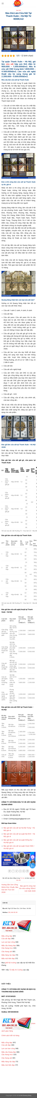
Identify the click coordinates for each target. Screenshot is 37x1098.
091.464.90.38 (12, 912)
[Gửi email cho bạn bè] (20, 871)
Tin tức (18, 10)
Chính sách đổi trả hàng (10, 1035)
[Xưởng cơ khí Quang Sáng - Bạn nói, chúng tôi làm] (18, 3)
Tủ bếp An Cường (15, 970)
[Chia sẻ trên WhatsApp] (9, 871)
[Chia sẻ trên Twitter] (16, 871)
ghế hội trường (10, 963)
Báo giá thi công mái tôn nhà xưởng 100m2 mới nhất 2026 (27, 888)
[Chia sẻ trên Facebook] (13, 871)
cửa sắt (9, 64)
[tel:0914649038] (16, 926)
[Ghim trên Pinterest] (23, 871)
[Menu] (2, 3)
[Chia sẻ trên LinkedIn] (27, 871)
